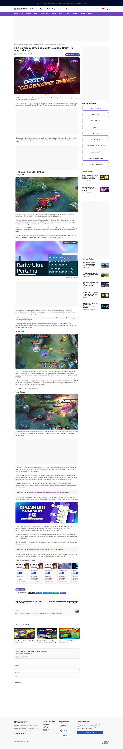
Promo (84, 297)
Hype (60, 9)
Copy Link (63, 592)
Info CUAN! (61, 3)
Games (34, 9)
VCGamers (27, 741)
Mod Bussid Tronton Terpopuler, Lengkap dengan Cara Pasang (89, 264)
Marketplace (46, 724)
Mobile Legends (28, 44)
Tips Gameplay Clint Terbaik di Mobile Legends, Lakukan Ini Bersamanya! (46, 492)
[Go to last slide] (75, 625)
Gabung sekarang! (90, 732)
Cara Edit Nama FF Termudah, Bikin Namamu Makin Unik (24, 641)
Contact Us (46, 729)
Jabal (18, 54)
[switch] (107, 9)
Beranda (16, 44)
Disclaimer (106, 742)
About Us (45, 727)
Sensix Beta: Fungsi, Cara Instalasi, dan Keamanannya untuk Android (90, 305)
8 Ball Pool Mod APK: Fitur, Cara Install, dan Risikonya (68, 641)
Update (68, 9)
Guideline (106, 741)
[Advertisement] (61, 28)
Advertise (45, 730)
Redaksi (45, 726)
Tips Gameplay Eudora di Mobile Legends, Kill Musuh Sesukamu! (44, 549)
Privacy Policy (105, 743)
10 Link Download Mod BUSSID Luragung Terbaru (91, 274)
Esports (42, 9)
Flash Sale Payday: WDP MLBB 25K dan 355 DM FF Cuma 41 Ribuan (90, 177)
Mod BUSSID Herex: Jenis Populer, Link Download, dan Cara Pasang (47, 641)
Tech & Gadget (51, 9)
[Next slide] (78, 625)
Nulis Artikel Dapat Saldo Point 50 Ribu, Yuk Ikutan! (90, 189)
